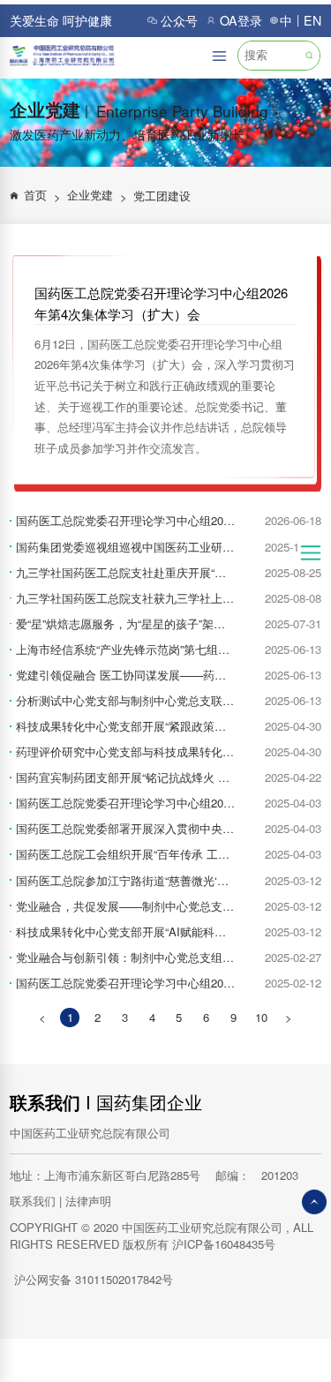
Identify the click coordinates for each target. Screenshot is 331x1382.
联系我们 (45, 1102)
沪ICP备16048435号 (223, 1244)
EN (312, 20)
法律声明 (88, 1200)
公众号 (179, 20)
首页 (42, 195)
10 (261, 1017)
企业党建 (97, 195)
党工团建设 (162, 195)
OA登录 (241, 20)
